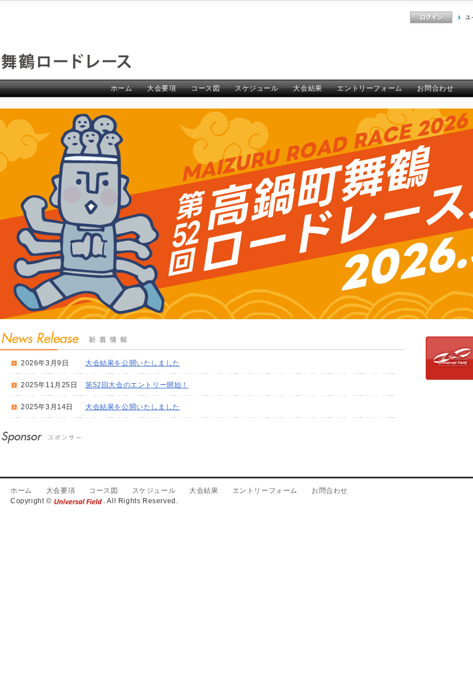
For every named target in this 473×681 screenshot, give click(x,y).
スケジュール (257, 88)
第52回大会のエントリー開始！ (137, 385)
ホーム (122, 88)
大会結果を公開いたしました (132, 363)
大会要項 (161, 88)
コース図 (205, 88)
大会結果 (307, 88)
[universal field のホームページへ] (78, 501)
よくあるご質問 (379, 17)
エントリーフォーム (369, 88)
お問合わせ (435, 88)
